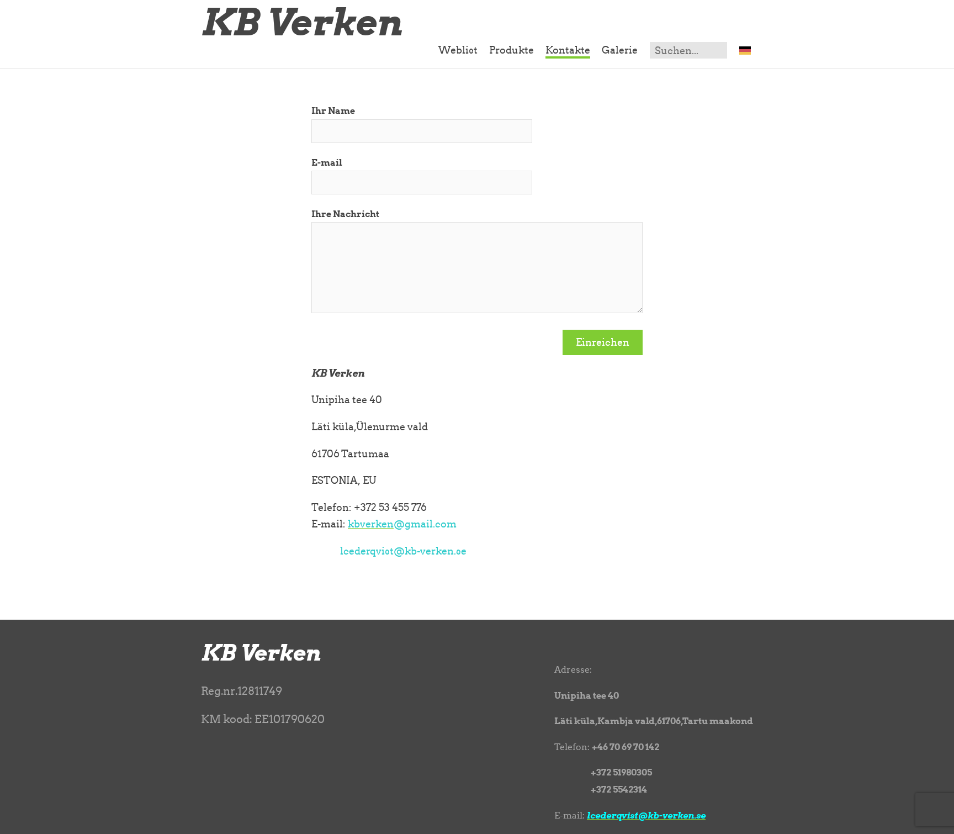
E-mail (326, 162)
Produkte (511, 50)
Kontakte (567, 50)
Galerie (620, 50)
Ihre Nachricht (345, 213)
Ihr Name (333, 110)
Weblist (458, 50)
